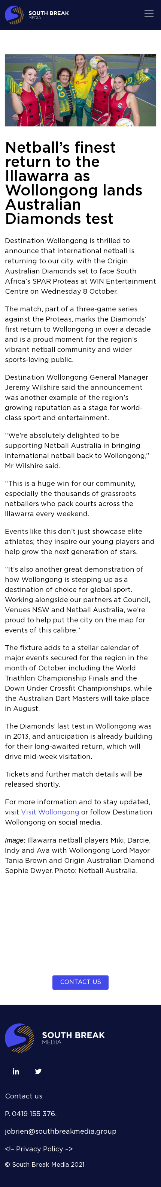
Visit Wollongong (50, 813)
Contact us (80, 982)
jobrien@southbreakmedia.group (60, 1132)
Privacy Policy (39, 1149)
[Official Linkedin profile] (16, 1071)
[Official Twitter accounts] (38, 1071)
